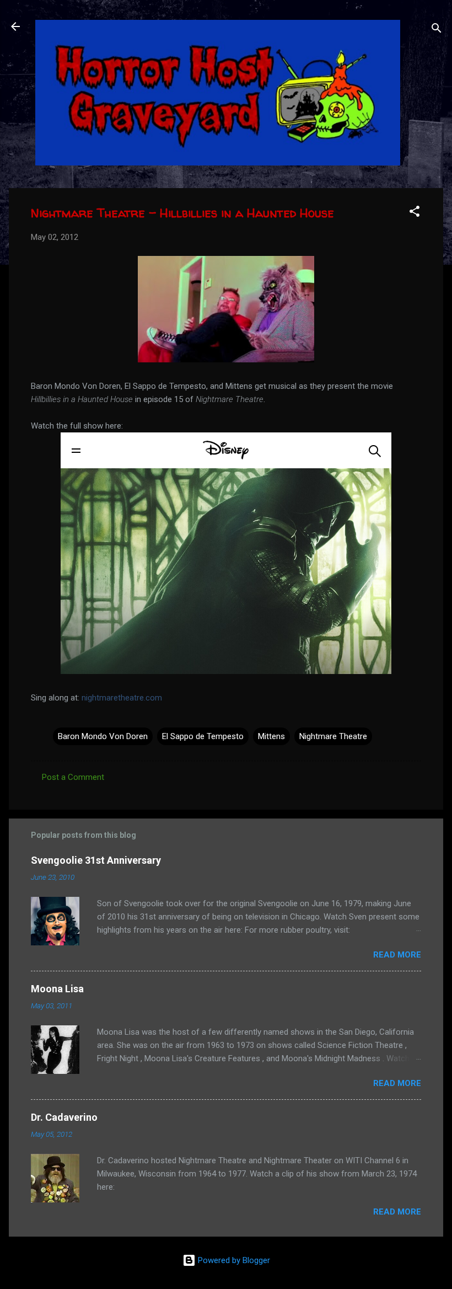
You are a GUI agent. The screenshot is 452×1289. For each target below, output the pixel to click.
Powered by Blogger (233, 1260)
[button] (414, 213)
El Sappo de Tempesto (203, 736)
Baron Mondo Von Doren (103, 736)
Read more (397, 955)
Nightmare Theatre (333, 736)
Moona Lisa (57, 988)
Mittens (271, 736)
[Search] (436, 30)
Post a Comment (73, 777)
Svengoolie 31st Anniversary (96, 860)
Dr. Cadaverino (64, 1117)
